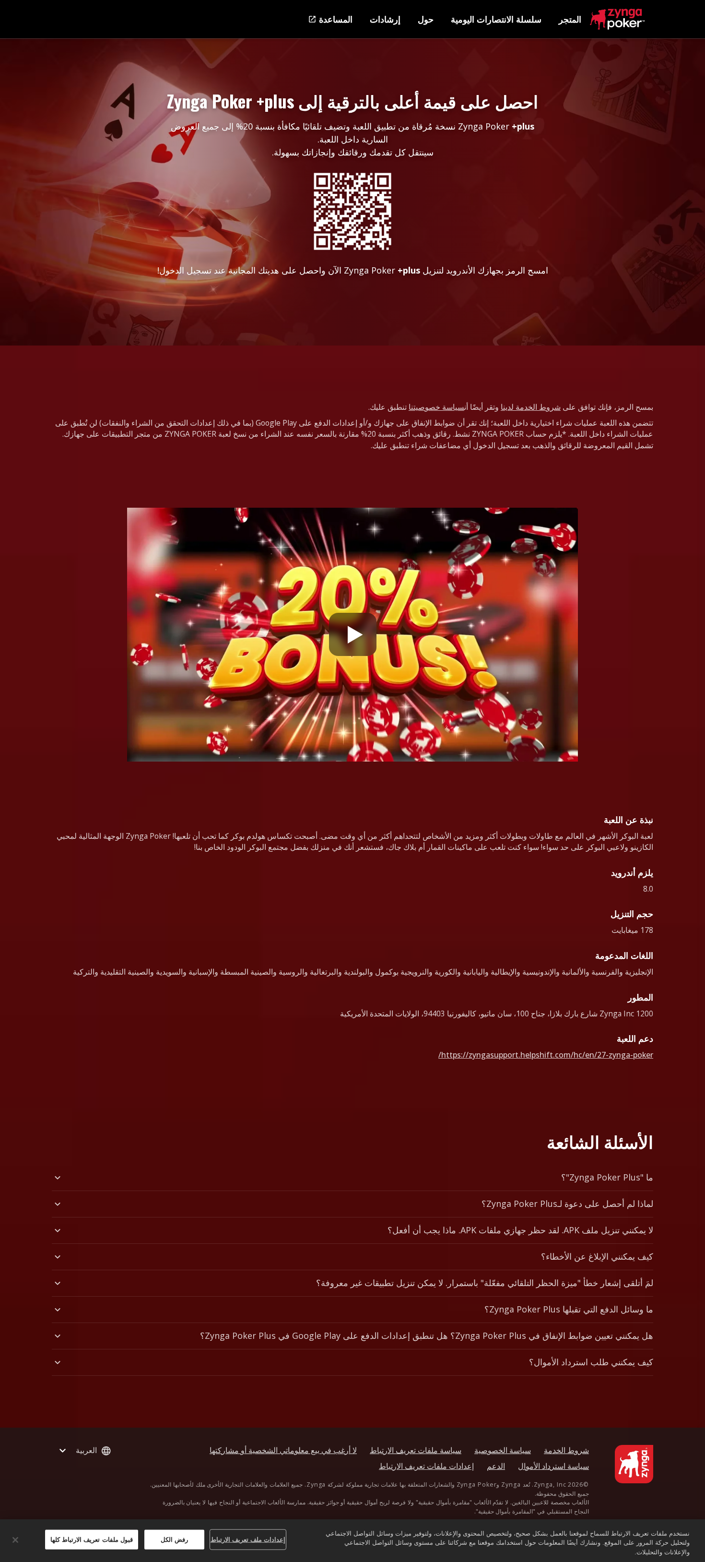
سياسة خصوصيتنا (436, 407)
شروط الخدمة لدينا (531, 407)
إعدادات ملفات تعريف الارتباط (426, 1466)
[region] (352, 1540)
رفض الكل (174, 1539)
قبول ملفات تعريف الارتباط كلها (91, 1539)
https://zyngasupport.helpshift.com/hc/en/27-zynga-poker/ (545, 1054)
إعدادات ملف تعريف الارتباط (248, 1539)
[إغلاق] (15, 1539)
